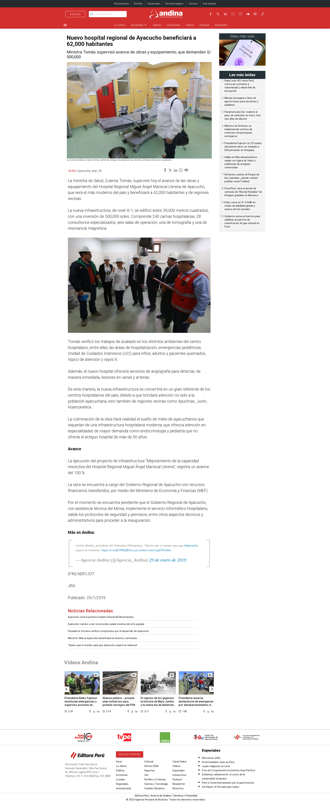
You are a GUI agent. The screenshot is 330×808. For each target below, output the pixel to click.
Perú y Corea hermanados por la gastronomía (228, 782)
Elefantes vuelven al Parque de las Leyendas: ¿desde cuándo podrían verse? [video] (241, 178)
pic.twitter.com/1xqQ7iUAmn (153, 550)
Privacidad (191, 795)
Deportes (149, 770)
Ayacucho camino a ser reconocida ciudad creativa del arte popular (106, 624)
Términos (178, 795)
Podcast (204, 25)
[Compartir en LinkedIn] (98, 711)
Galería (157, 25)
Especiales (154, 3)
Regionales (122, 783)
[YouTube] (232, 13)
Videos (190, 25)
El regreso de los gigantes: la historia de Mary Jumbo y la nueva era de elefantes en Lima (157, 703)
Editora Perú (142, 795)
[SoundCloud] (247, 13)
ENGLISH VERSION (129, 754)
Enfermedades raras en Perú (218, 762)
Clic (146, 775)
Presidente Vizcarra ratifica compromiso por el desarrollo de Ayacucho (108, 631)
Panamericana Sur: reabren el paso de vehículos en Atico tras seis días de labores (242, 115)
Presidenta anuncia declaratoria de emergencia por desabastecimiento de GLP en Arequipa (196, 703)
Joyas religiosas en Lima (216, 766)
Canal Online (173, 25)
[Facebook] (210, 13)
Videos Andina (81, 662)
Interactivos (179, 775)
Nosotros (178, 788)
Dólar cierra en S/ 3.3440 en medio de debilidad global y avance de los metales (240, 206)
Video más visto (242, 36)
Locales (120, 779)
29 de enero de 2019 (167, 560)
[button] (66, 689)
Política (120, 770)
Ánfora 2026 (151, 766)
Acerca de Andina (161, 795)
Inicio (119, 761)
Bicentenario (121, 3)
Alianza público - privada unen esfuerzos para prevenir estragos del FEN (118, 701)
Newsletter (221, 25)
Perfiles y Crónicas (155, 779)
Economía (121, 775)
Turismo (193, 3)
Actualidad (139, 25)
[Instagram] (240, 13)
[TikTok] (262, 13)
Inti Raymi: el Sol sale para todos (220, 786)
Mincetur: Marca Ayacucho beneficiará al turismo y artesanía (102, 638)
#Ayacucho (191, 545)
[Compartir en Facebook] (90, 711)
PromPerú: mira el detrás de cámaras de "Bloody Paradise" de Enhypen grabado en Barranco (243, 192)
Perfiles (138, 3)
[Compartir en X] (95, 711)
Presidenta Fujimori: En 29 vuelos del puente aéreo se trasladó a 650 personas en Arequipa (243, 147)
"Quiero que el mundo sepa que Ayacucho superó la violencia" (103, 645)
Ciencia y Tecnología (156, 783)
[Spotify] (255, 13)
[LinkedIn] (225, 13)
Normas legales (174, 3)
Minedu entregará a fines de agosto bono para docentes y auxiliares (241, 101)
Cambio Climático (154, 788)
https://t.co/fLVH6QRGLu (118, 550)
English (75, 14)
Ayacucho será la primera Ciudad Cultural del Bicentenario (101, 617)
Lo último (120, 25)
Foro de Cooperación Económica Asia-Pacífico (228, 770)
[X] (217, 13)
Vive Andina (209, 3)
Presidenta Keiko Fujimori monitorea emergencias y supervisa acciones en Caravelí (80, 703)
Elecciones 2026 (211, 758)
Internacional (123, 788)
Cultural (148, 761)
